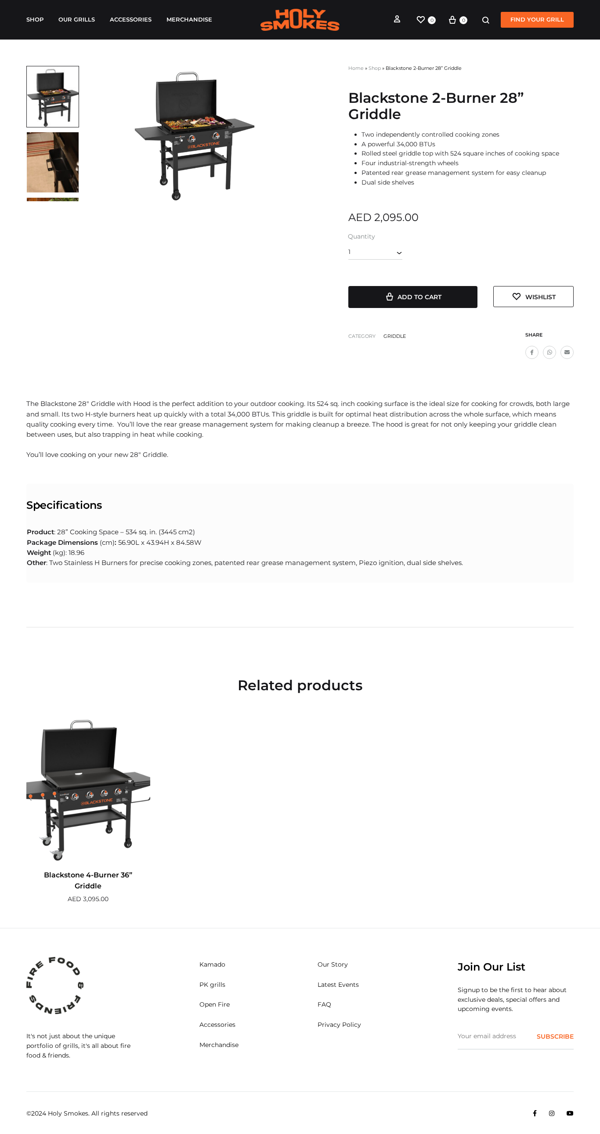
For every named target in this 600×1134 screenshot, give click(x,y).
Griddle (394, 336)
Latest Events (338, 985)
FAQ (324, 1004)
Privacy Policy (339, 1025)
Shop (34, 19)
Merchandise (189, 19)
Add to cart (419, 297)
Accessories (131, 19)
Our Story (333, 964)
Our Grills (76, 19)
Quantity (361, 236)
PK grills (212, 985)
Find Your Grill (537, 19)
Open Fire (214, 1004)
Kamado (212, 964)
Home (356, 68)
